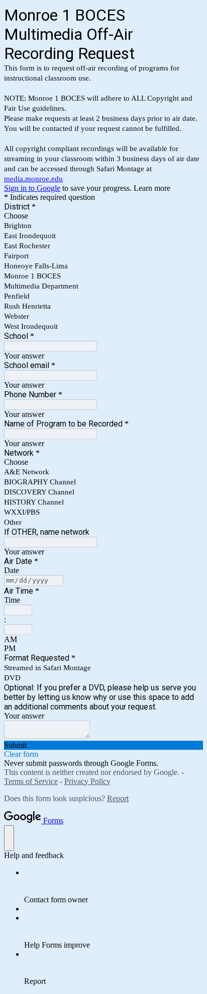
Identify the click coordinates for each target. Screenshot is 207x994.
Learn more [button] (152, 188)
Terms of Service (31, 781)
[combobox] (18, 610)
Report (118, 798)
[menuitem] (113, 886)
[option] (103, 216)
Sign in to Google (32, 188)
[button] (103, 745)
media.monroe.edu (33, 179)
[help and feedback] (9, 838)
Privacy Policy (87, 781)
